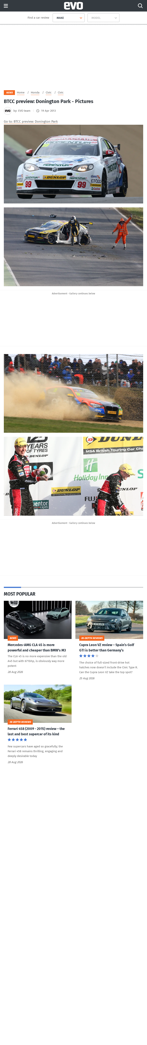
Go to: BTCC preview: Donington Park (31, 122)
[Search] (140, 6)
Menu (6, 6)
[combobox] (55, 18)
